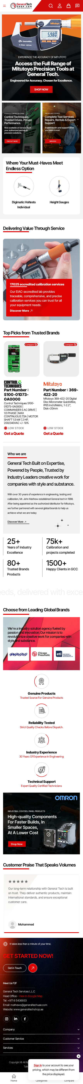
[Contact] (77, 6)
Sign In (38, 1065)
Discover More (19, 310)
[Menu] (4, 5)
